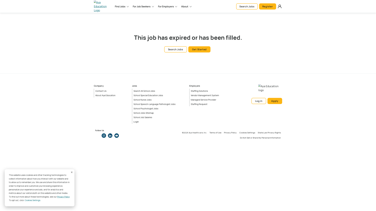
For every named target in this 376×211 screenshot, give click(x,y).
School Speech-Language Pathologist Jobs (155, 104)
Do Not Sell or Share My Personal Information (260, 137)
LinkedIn (110, 135)
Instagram (104, 135)
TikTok (123, 135)
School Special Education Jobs (148, 95)
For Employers (166, 6)
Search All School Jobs (144, 91)
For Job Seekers (142, 6)
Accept (71, 172)
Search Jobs (247, 6)
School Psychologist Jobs (146, 108)
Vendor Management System (205, 95)
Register (267, 6)
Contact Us (100, 91)
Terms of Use (215, 132)
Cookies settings (32, 200)
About (184, 6)
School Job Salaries (143, 117)
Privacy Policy (63, 196)
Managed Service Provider (203, 99)
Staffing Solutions (199, 91)
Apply (274, 101)
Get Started (199, 49)
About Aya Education (105, 95)
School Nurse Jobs (143, 99)
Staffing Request (199, 104)
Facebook (97, 135)
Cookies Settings (247, 132)
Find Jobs (120, 6)
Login (136, 121)
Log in (258, 101)
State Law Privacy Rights (269, 132)
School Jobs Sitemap (144, 113)
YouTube (116, 135)
